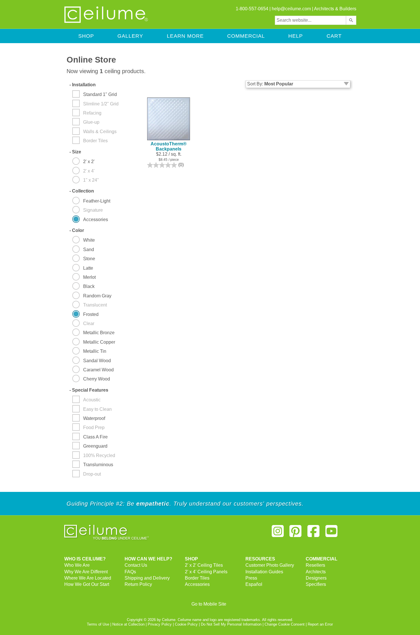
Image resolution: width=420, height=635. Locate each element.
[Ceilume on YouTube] (331, 533)
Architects (316, 571)
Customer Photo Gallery (269, 565)
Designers (316, 578)
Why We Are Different (86, 571)
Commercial (246, 36)
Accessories (197, 584)
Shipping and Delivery (147, 578)
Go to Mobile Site (208, 604)
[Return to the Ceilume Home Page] (106, 21)
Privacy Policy (160, 624)
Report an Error (320, 624)
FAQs (130, 571)
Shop (86, 36)
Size (75, 151)
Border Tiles (197, 578)
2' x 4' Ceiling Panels (206, 571)
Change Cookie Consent (285, 624)
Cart (334, 36)
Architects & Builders (335, 8)
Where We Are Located (87, 578)
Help (295, 36)
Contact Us (136, 565)
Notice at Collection (128, 624)
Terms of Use (98, 624)
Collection (81, 191)
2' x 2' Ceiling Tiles (204, 565)
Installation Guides (264, 571)
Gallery (130, 36)
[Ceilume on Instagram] (278, 533)
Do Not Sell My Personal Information (231, 624)
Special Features (88, 390)
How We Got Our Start (86, 584)
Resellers (315, 565)
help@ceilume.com (291, 8)
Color (76, 230)
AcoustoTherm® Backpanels (169, 146)
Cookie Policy (186, 624)
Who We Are (77, 565)
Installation (82, 84)
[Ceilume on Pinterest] (296, 533)
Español (253, 584)
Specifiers (316, 584)
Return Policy (138, 584)
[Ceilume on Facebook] (313, 533)
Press (251, 578)
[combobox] (310, 20)
